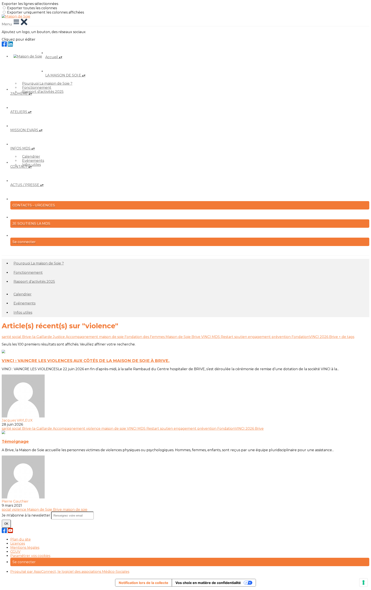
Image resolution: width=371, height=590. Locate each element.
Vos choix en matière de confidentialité (208, 583)
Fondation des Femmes (145, 337)
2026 (324, 337)
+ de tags (346, 337)
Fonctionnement (36, 88)
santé (7, 337)
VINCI (206, 337)
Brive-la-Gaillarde (37, 337)
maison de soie (112, 337)
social (17, 337)
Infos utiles (23, 312)
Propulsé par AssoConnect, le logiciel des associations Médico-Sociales (69, 572)
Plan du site (20, 539)
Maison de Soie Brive (183, 337)
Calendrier (31, 156)
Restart (227, 337)
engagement (260, 337)
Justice (59, 337)
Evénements (33, 161)
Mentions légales (24, 548)
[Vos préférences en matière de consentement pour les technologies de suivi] (363, 582)
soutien (241, 337)
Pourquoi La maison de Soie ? (47, 83)
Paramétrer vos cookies (30, 556)
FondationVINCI (306, 337)
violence (93, 428)
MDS (216, 337)
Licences (17, 543)
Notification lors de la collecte (143, 583)
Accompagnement (82, 337)
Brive (334, 337)
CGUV (15, 552)
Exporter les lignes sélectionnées (30, 4)
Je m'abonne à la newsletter (26, 515)
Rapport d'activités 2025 (43, 92)
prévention (282, 337)
